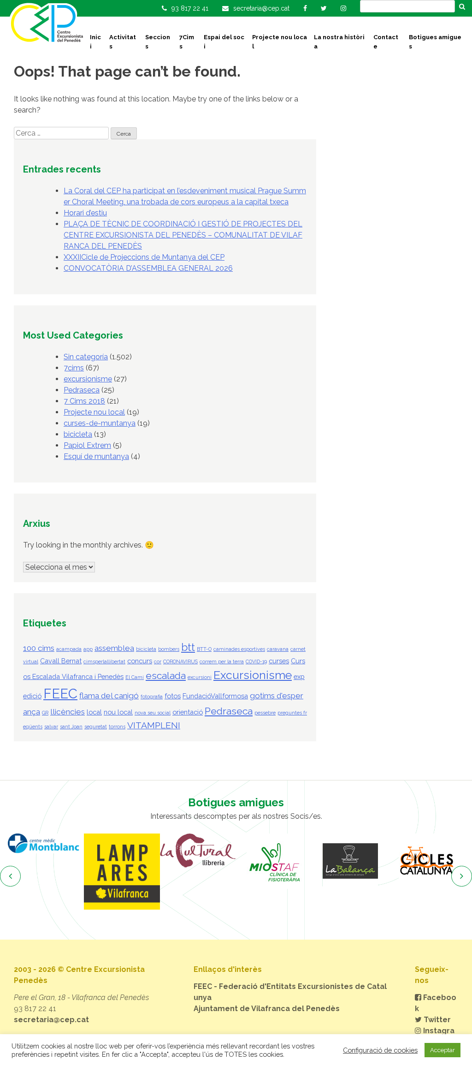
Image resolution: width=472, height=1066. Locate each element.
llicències (67, 711)
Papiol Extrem (87, 445)
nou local (118, 712)
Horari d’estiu (85, 212)
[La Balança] (350, 861)
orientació (187, 712)
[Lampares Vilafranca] (122, 872)
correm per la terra (222, 661)
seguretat (95, 726)
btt (188, 647)
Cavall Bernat (61, 661)
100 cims (38, 648)
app (88, 649)
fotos (173, 696)
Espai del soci (224, 42)
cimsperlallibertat (104, 661)
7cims (74, 367)
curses (279, 661)
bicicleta (78, 434)
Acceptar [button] (442, 1050)
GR (45, 712)
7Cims (186, 42)
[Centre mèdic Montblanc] (46, 843)
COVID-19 (256, 661)
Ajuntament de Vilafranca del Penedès (267, 1008)
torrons (117, 726)
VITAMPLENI (153, 725)
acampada (69, 649)
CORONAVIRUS (180, 661)
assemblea (114, 648)
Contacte (385, 42)
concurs (139, 661)
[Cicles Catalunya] (426, 861)
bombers (168, 649)
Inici (95, 42)
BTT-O (204, 649)
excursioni (200, 677)
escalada (166, 675)
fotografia (152, 696)
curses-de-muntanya (100, 423)
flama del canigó (109, 695)
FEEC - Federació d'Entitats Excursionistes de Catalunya (290, 992)
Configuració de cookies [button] (380, 1050)
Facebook (435, 1003)
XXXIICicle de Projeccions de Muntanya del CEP (144, 257)
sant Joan (71, 726)
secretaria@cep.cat (51, 1019)
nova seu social (153, 712)
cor (157, 661)
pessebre (265, 712)
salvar (51, 726)
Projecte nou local (279, 42)
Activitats (122, 42)
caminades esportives (239, 649)
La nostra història (339, 42)
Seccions (157, 42)
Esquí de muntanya (96, 456)
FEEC (60, 693)
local (94, 712)
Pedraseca (82, 390)
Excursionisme (252, 675)
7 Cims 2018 (84, 401)
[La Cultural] (198, 851)
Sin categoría (86, 356)
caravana (278, 649)
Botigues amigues (435, 42)
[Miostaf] (274, 861)
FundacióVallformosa (215, 696)
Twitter (436, 1019)
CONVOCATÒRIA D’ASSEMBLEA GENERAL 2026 (148, 268)
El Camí (134, 677)
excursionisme (88, 379)
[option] (46, 843)
